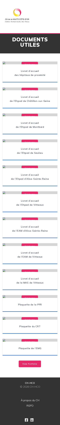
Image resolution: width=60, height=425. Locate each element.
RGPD (30, 405)
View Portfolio (29, 364)
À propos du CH (30, 400)
